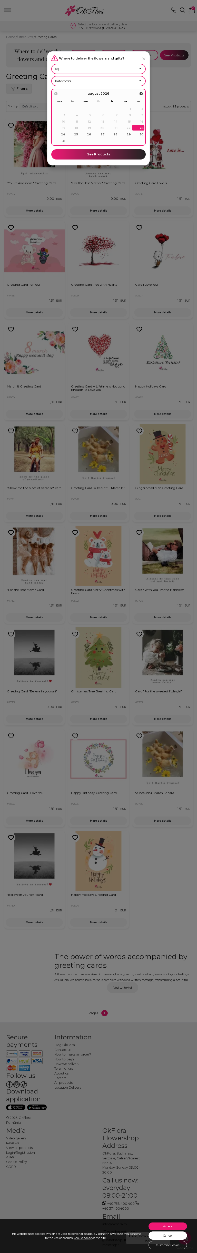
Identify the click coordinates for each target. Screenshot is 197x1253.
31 (63, 141)
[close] (144, 58)
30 (141, 134)
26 (89, 134)
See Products (98, 154)
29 (129, 134)
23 (142, 128)
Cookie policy (83, 1238)
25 (76, 134)
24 (63, 134)
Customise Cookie (168, 1245)
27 (102, 134)
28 (115, 134)
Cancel (167, 1235)
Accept (168, 1226)
